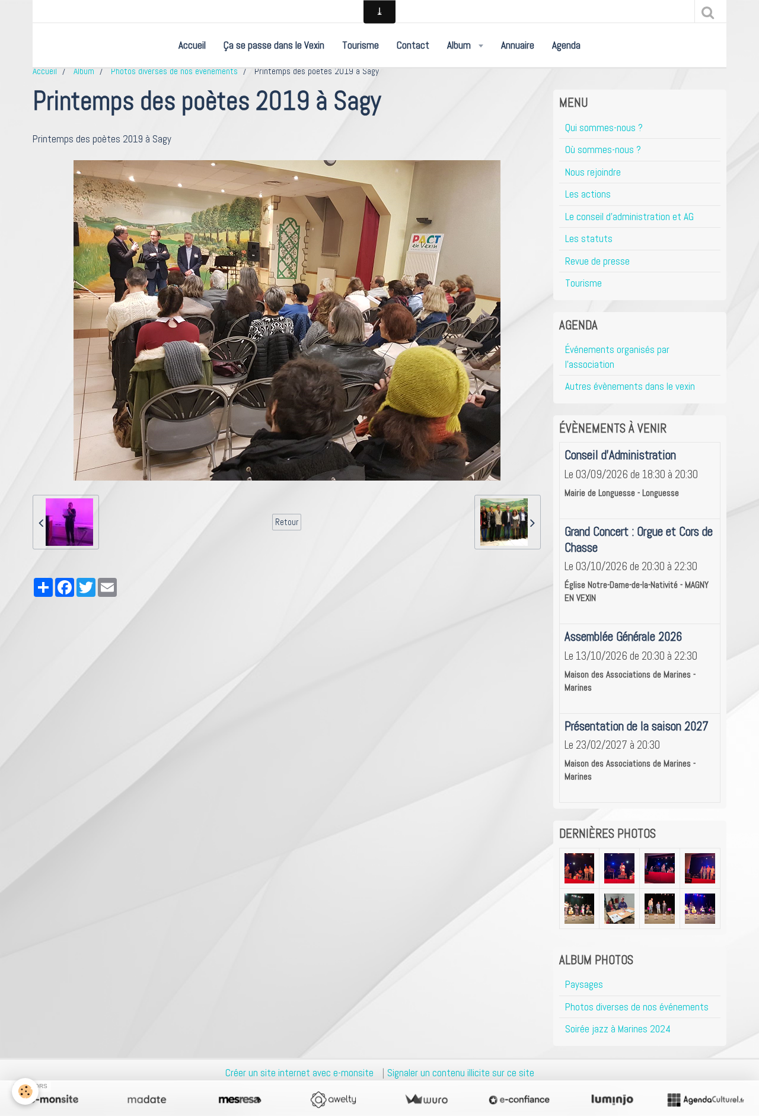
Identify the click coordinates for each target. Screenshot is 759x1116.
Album (460, 45)
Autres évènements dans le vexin (630, 386)
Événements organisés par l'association (617, 356)
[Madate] (147, 1099)
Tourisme (360, 45)
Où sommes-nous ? (603, 149)
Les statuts (589, 238)
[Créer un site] (53, 1099)
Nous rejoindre (593, 172)
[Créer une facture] (426, 1099)
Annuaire (517, 45)
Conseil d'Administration (620, 455)
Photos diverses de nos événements (174, 71)
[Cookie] (25, 1091)
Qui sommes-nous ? (604, 127)
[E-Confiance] (519, 1099)
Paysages (584, 984)
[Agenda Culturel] (705, 1099)
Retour (286, 522)
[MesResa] (240, 1099)
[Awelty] (333, 1099)
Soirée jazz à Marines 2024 (618, 1028)
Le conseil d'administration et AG (629, 216)
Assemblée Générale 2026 (623, 636)
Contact (413, 45)
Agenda (566, 45)
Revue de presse (597, 261)
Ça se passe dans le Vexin (274, 45)
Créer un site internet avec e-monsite (299, 1072)
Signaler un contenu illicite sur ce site (460, 1072)
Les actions (588, 194)
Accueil (192, 45)
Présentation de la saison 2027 (637, 726)
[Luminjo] (612, 1099)
